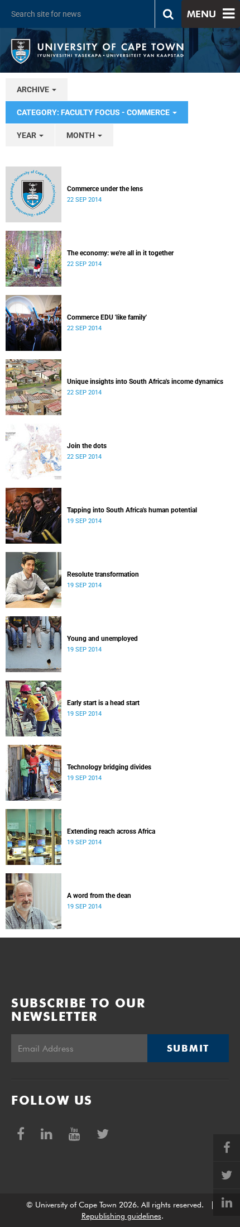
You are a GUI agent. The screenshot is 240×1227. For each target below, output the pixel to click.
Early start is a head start (103, 703)
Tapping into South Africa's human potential (132, 510)
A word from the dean (99, 896)
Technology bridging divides (109, 767)
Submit (188, 1048)
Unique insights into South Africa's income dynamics (145, 382)
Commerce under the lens (105, 189)
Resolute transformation (103, 574)
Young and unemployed (102, 639)
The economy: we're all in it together (120, 253)
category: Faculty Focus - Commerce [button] (94, 112)
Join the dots (87, 446)
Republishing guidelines (121, 1215)
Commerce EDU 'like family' (107, 317)
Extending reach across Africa (111, 831)
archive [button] (34, 89)
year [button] (27, 135)
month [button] (81, 135)
